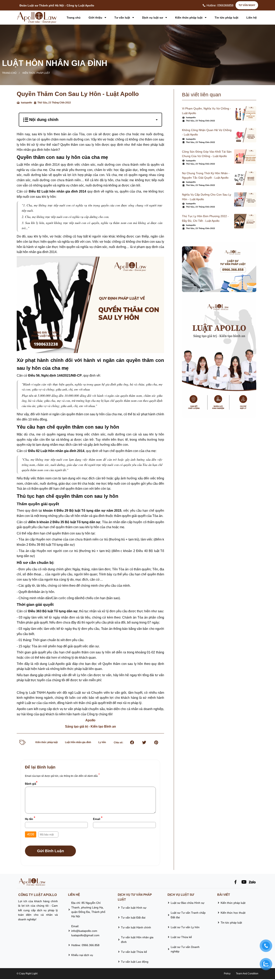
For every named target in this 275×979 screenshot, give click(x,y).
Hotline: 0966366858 (220, 5)
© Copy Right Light (27, 973)
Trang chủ (74, 17)
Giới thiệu (96, 17)
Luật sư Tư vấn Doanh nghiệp (185, 949)
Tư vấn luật (122, 17)
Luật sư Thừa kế (182, 937)
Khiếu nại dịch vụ (82, 955)
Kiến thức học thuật (233, 912)
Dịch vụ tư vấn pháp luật (135, 897)
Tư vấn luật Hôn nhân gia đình (137, 939)
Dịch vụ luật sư (153, 17)
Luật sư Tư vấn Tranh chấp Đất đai (188, 915)
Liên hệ (251, 17)
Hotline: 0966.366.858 (85, 945)
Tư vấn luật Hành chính (136, 927)
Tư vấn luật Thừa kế (134, 951)
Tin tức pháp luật (226, 17)
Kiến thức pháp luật (189, 17)
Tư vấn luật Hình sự (133, 907)
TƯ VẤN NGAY (247, 5)
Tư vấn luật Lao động (134, 961)
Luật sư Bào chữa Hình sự (187, 902)
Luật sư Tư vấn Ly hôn (185, 927)
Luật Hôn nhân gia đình (54, 63)
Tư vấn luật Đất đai (133, 917)
